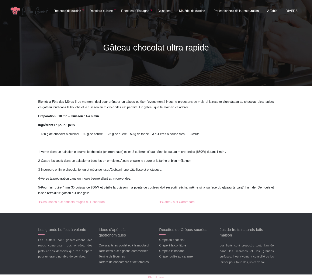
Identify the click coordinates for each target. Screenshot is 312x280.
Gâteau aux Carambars (178, 202)
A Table (272, 11)
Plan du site (156, 277)
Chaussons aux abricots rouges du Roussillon (73, 202)
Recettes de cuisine (67, 11)
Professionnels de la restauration (236, 11)
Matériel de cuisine (192, 11)
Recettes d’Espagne (135, 11)
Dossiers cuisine (101, 11)
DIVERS (292, 11)
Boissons (164, 11)
